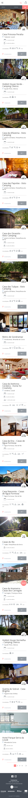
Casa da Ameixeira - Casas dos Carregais (12, 589)
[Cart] (26, 2)
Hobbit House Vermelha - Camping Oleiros (14, 641)
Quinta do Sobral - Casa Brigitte (13, 689)
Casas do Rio (8, 541)
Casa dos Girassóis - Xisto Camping (11, 234)
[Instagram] (16, 776)
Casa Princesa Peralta (12, 34)
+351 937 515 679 (14, 782)
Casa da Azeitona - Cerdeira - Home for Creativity (12, 385)
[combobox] (6, 7)
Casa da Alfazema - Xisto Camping (14, 133)
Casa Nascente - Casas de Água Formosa (13, 492)
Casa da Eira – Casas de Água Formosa (13, 441)
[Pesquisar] (21, 3)
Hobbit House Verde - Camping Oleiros (12, 85)
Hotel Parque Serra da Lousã (13, 738)
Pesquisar (25, 7)
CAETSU (18, 796)
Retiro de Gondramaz (12, 336)
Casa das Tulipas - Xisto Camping (13, 287)
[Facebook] (12, 776)
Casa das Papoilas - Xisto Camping (14, 184)
